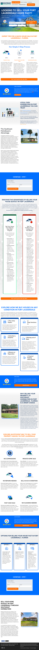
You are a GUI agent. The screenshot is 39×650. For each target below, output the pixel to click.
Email (21, 184)
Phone (8, 184)
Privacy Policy (11, 645)
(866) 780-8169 (31, 4)
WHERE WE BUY (22, 4)
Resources (6, 645)
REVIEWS (30, 2)
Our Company (3, 645)
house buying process (24, 112)
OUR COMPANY (15, 4)
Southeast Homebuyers (27, 110)
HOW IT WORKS (24, 2)
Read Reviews (17, 94)
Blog (13, 645)
